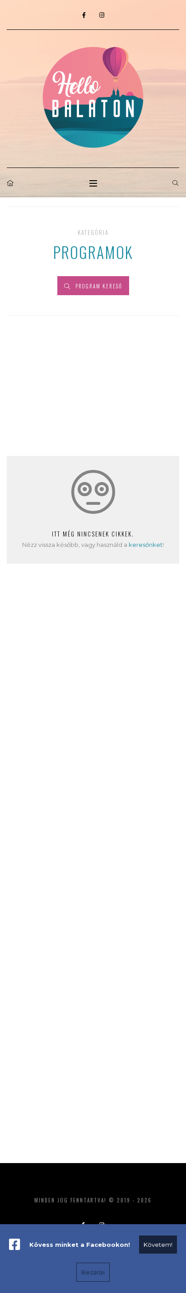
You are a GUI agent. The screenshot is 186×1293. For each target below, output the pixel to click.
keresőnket (146, 544)
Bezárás (93, 1272)
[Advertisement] (93, 713)
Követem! (158, 1244)
